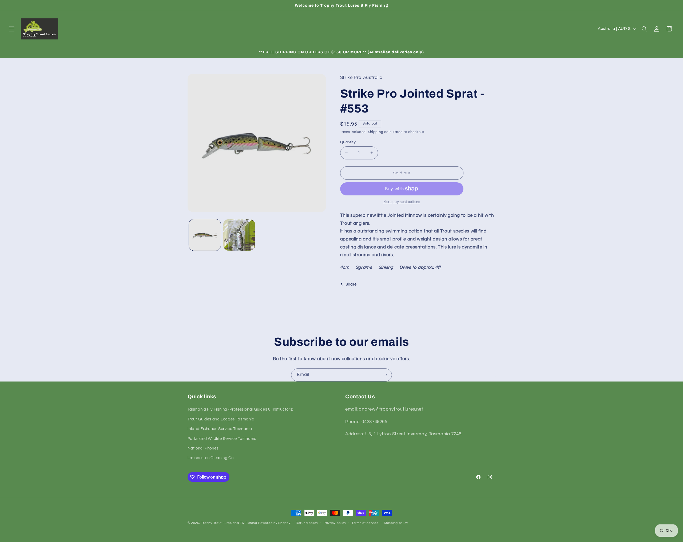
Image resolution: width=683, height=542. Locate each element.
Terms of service (365, 523)
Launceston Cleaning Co (211, 458)
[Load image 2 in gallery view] (239, 235)
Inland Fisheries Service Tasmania (220, 429)
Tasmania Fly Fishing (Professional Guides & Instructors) (240, 410)
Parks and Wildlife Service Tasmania (222, 439)
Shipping (375, 132)
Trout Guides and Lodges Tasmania (221, 419)
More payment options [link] (401, 202)
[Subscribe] (385, 375)
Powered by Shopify (274, 522)
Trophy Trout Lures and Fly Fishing (229, 522)
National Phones (203, 448)
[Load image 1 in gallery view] (205, 235)
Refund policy (307, 523)
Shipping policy (396, 523)
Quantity (348, 142)
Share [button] (351, 284)
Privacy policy (335, 523)
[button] (12, 29)
